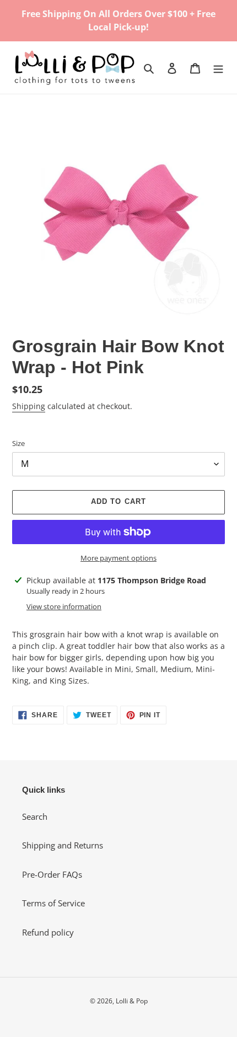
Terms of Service (53, 903)
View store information (63, 606)
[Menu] (218, 67)
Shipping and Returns (62, 845)
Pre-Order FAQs (52, 874)
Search (34, 816)
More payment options (118, 558)
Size (18, 443)
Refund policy (48, 932)
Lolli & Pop (132, 1001)
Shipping (28, 406)
